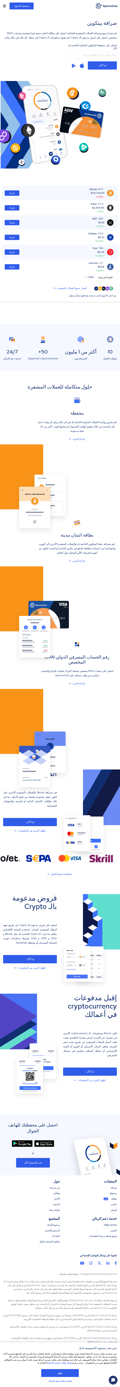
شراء (12, 193)
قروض (114, 1210)
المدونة (56, 1204)
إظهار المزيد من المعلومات (32, 830)
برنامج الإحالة (53, 1225)
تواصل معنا (54, 1210)
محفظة (113, 1193)
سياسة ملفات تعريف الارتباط (60, 1362)
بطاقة (114, 1199)
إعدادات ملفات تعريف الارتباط (60, 1381)
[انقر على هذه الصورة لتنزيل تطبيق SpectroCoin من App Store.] (82, 65)
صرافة (114, 1188)
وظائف (56, 1193)
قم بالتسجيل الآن (33, 1162)
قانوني (113, 1230)
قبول (60, 1373)
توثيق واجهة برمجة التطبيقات (103, 1236)
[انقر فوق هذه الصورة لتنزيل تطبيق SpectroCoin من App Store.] (44, 1143)
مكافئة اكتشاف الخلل (49, 1241)
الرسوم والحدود (52, 1230)
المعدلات (55, 1236)
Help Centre (110, 1225)
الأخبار (57, 1199)
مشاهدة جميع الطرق (61, 874)
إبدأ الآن (102, 65)
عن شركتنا (55, 1188)
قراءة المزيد (78, 439)
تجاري (114, 1204)
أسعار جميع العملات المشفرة (72, 288)
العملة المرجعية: (105, 277)
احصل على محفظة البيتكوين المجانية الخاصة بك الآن (92, 47)
